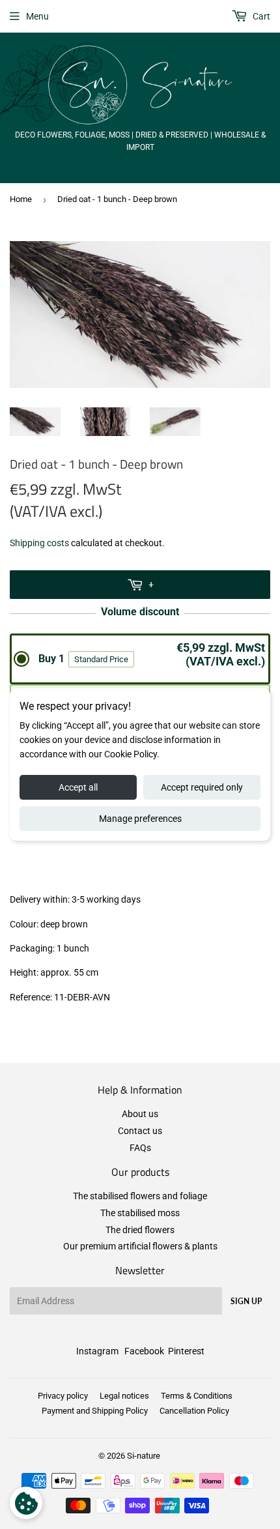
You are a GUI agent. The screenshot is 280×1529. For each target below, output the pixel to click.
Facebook (144, 1351)
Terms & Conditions (196, 1396)
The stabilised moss (140, 1213)
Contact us (140, 1131)
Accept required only (202, 787)
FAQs (140, 1148)
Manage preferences (140, 818)
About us (140, 1114)
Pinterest (186, 1351)
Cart (260, 16)
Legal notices (124, 1396)
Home (21, 199)
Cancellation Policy (194, 1411)
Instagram (97, 1351)
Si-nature (143, 1456)
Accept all (78, 787)
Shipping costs (39, 543)
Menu (37, 16)
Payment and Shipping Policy (95, 1411)
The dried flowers (140, 1230)
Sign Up (246, 1301)
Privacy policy (63, 1396)
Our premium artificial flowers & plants (140, 1246)
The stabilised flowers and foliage (140, 1196)
